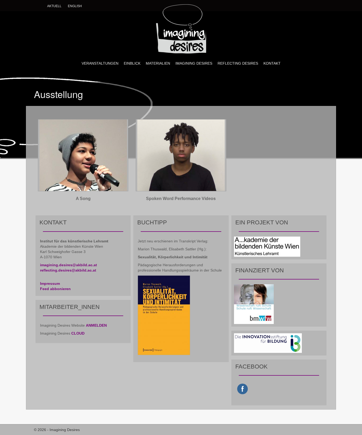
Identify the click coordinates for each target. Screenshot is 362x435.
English (75, 6)
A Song (83, 198)
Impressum (50, 283)
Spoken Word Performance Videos (181, 198)
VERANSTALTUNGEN (100, 63)
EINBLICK (132, 63)
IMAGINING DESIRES (193, 63)
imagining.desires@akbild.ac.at (68, 265)
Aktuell (54, 6)
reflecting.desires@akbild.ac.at (68, 270)
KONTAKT (272, 63)
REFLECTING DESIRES (238, 63)
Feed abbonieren (55, 289)
